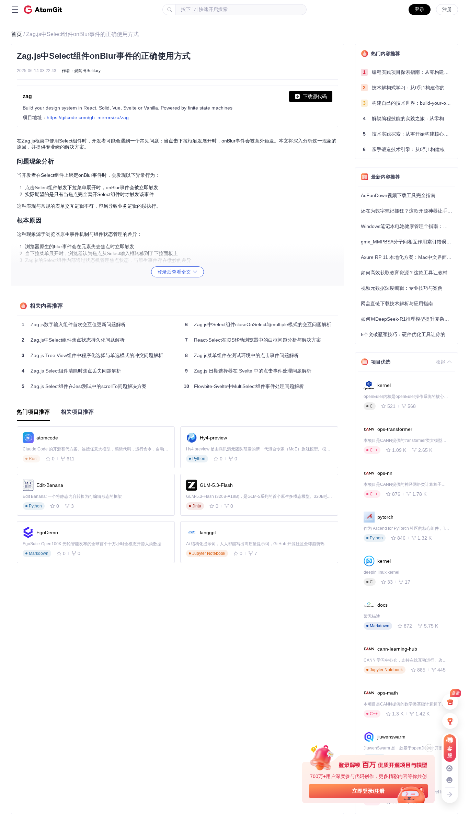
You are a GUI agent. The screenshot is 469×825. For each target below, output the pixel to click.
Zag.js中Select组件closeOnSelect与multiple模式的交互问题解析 (258, 324)
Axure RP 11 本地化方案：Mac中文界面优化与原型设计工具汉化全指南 (408, 257)
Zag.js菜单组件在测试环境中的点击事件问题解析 (242, 355)
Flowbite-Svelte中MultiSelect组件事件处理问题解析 (244, 386)
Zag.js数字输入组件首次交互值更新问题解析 (74, 324)
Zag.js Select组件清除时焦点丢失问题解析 (71, 371)
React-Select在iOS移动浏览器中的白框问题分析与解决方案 (253, 340)
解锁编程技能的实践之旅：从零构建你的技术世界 (409, 118)
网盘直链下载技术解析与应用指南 (397, 303)
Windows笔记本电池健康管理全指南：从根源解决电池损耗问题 (408, 226)
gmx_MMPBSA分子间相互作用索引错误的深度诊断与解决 (408, 241)
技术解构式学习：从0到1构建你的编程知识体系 (409, 87)
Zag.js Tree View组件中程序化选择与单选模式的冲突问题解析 (92, 355)
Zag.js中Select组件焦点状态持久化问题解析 (73, 340)
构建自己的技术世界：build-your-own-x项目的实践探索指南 (409, 103)
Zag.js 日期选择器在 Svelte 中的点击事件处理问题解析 (248, 371)
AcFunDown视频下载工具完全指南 (398, 195)
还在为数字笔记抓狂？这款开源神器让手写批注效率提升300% (408, 211)
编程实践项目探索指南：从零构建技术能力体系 (409, 72)
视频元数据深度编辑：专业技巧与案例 (402, 288)
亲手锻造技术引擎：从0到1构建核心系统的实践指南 (409, 149)
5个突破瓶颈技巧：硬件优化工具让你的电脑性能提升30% (408, 334)
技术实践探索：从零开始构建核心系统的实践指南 (409, 134)
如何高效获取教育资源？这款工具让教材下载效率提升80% (408, 272)
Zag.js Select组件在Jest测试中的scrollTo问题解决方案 (84, 386)
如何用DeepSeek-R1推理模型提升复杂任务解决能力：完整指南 (408, 319)
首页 (16, 34)
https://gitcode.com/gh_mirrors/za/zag (88, 117)
